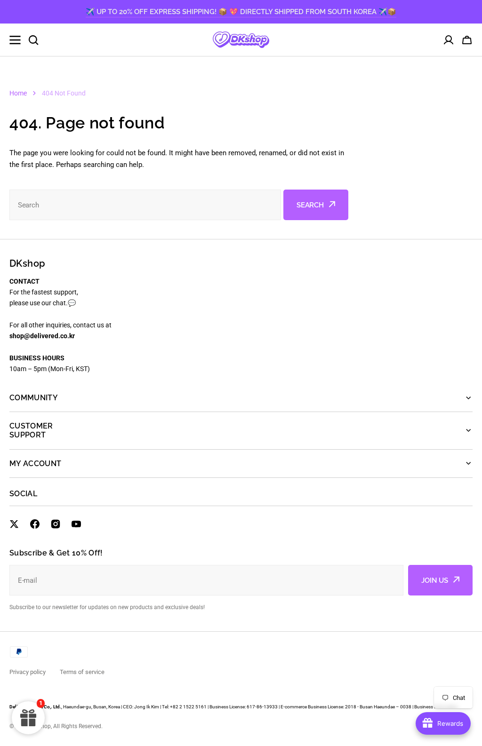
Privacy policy (27, 671)
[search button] (33, 40)
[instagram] (55, 524)
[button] (467, 40)
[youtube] (76, 524)
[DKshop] (241, 40)
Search (310, 205)
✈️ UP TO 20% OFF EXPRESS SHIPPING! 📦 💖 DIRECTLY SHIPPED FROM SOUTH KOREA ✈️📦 (241, 12)
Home (18, 93)
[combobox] (145, 205)
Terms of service (82, 671)
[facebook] (34, 524)
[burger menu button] (15, 40)
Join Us (434, 580)
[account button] (448, 40)
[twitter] (14, 524)
